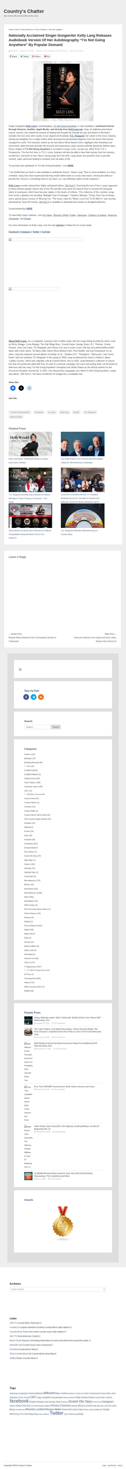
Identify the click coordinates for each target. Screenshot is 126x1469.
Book (40, 51)
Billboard (49, 1393)
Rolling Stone (83, 1409)
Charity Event (29, 778)
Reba (26, 938)
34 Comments (60, 1132)
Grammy (64, 1402)
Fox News (47, 215)
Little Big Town (30, 872)
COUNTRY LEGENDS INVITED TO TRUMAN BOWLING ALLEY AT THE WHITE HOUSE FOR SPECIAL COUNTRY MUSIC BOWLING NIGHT (80, 498)
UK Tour (27, 974)
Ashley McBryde (35, 1393)
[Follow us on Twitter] (33, 697)
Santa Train (28, 950)
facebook (19, 1400)
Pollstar (27, 922)
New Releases (49, 51)
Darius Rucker (69, 1397)
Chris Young (23, 1397)
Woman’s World (60, 215)
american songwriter (19, 1393)
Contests (28, 807)
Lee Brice (88, 1406)
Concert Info (29, 798)
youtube (79, 1414)
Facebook (14, 232)
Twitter (36, 232)
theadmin (14, 51)
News (26, 897)
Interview (28, 868)
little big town (99, 1406)
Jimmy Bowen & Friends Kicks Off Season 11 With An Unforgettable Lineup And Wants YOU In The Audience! (30, 534)
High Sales (28, 860)
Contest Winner (30, 803)
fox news (51, 412)
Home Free (97, 1402)
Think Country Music (19, 1354)
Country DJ (15, 1327)
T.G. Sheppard (77, 136)
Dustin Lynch (95, 1397)
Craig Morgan (57, 1397)
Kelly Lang (31, 126)
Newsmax (82, 215)
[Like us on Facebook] (26, 697)
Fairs (26, 835)
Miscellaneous (30, 880)
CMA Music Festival (34, 794)
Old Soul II (70, 186)
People (27, 219)
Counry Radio (29, 811)
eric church (107, 1397)
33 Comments (56, 1179)
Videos (27, 982)
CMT (26, 791)
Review (27, 942)
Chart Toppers (30, 782)
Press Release (62, 51)
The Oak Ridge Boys (29, 1414)
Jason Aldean (16, 1406)
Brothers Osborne (75, 1393)
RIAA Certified (29, 946)
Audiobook (39, 412)
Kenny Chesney (61, 1405)
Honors (27, 864)
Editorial (27, 827)
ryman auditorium (96, 1409)
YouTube (45, 232)
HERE (71, 166)
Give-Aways (29, 852)
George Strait (29, 848)
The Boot (14, 1349)
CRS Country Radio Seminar (35, 819)
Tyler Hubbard (69, 1414)
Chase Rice (105, 1393)
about (120, 1465)
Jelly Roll (26, 1406)
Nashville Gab (16, 1345)
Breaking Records (31, 762)
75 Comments (59, 1023)
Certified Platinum (31, 774)
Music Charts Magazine (20, 1340)
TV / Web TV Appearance (36, 970)
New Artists (28, 889)
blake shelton (61, 1393)
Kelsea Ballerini (45, 1406)
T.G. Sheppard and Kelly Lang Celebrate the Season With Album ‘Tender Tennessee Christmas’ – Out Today (29, 498)
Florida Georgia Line (38, 1402)
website (60, 225)
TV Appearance (30, 967)
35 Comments (59, 1037)
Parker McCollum (69, 1409)
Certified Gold (29, 770)
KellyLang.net (76, 129)
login (104, 1465)
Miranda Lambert (35, 1409)
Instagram (26, 232)
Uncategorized (30, 978)
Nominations (29, 901)
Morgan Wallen (54, 1409)
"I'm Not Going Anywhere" (20, 412)
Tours (26, 962)
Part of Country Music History (36, 909)
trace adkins (44, 1414)
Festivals (28, 840)
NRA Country (29, 905)
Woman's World (16, 417)
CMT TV (13, 1323)
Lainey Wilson (77, 1405)
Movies (27, 885)
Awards (27, 754)
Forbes (73, 215)
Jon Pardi (35, 1406)
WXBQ (27, 991)
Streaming (28, 954)
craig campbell (43, 1397)
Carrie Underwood (91, 1393)
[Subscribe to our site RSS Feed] (41, 697)
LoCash (107, 1406)
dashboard (112, 1465)
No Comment (77, 51)
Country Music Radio (19, 1332)
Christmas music (31, 787)
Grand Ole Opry (30, 856)
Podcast (27, 917)
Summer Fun (29, 958)
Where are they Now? (33, 987)
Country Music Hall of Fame (35, 815)
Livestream (28, 876)
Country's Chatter (24, 11)
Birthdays (28, 758)
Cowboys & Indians (97, 215)
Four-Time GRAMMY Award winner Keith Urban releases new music (64, 1086)
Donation (27, 823)
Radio (26, 930)
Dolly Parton (81, 1397)
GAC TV (13, 1336)
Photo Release (30, 913)
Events (27, 831)
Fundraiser (28, 844)
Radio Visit (28, 934)
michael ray (20, 1409)
